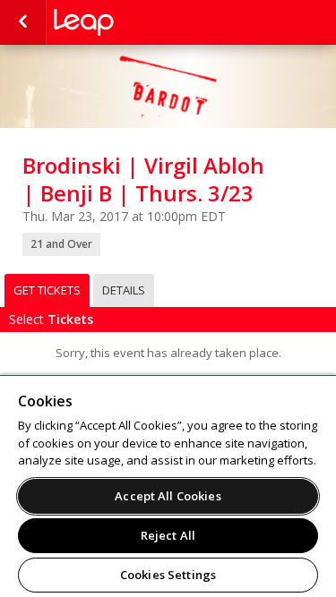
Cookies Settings (168, 575)
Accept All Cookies (167, 496)
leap (143, 22)
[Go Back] (23, 22)
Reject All (168, 535)
